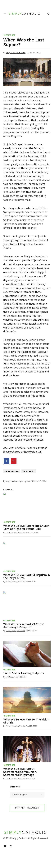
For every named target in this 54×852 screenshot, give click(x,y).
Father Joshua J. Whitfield (15, 532)
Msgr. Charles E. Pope (15, 52)
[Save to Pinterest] (13, 461)
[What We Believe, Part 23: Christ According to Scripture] (27, 604)
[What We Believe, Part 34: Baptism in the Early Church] (27, 555)
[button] (5, 13)
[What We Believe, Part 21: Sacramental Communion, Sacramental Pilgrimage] (27, 749)
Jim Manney (10, 677)
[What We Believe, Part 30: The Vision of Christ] (27, 700)
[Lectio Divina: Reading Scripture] (27, 654)
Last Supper (12, 471)
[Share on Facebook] (6, 461)
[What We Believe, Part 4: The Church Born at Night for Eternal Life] (27, 506)
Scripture (9, 35)
